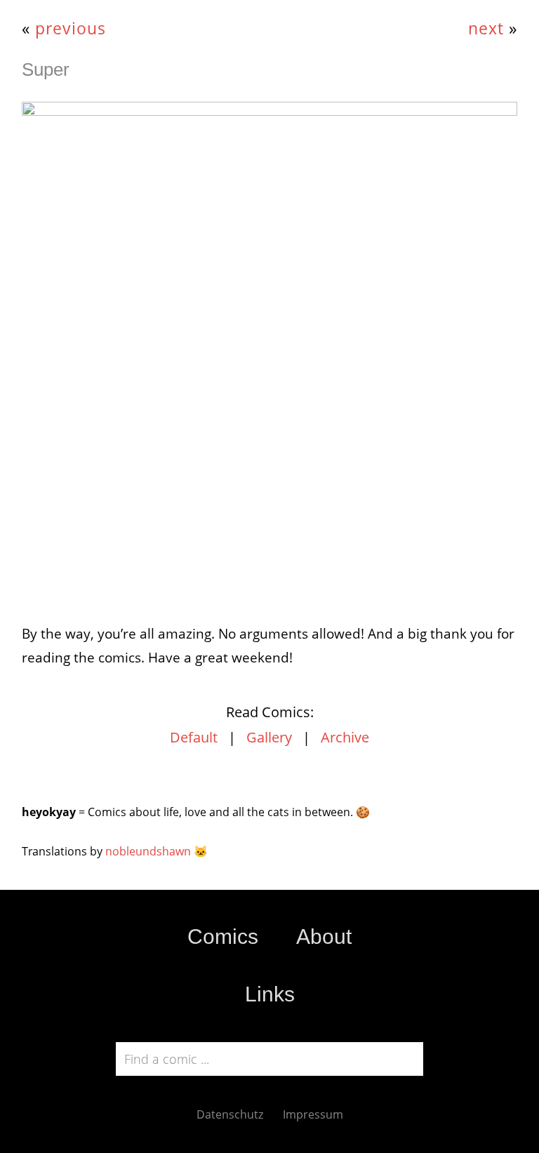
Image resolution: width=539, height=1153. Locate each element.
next (486, 28)
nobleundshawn (148, 851)
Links (270, 994)
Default (194, 737)
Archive (345, 737)
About (324, 936)
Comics (222, 936)
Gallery (269, 737)
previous (70, 28)
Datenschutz (230, 1114)
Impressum (313, 1114)
